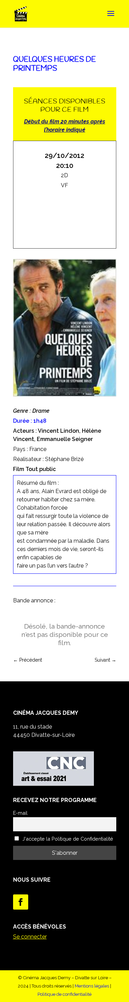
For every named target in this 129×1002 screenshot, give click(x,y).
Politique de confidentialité (64, 994)
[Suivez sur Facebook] (20, 902)
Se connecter (30, 936)
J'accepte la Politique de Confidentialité (67, 839)
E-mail (20, 813)
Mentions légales (92, 986)
